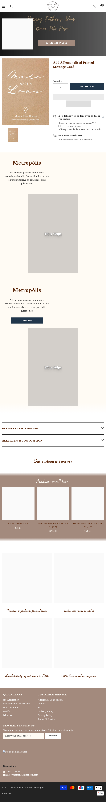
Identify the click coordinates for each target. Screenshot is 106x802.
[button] (78, 103)
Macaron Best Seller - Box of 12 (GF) (53, 525)
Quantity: (58, 81)
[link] (53, 233)
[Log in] (94, 6)
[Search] (11, 6)
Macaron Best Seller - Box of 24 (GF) (88, 525)
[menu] (3, 6)
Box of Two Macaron (18, 523)
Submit (53, 736)
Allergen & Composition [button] (22, 440)
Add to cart (87, 87)
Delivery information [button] (20, 428)
